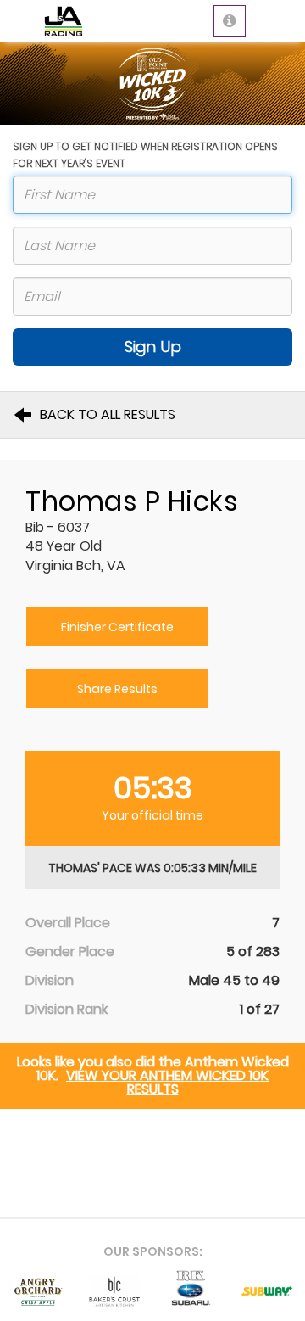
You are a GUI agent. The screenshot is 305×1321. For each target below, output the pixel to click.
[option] (38, 1291)
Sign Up (153, 346)
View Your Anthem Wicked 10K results (167, 1082)
